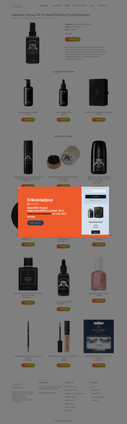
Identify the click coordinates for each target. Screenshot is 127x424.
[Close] (19, 188)
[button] (35, 222)
